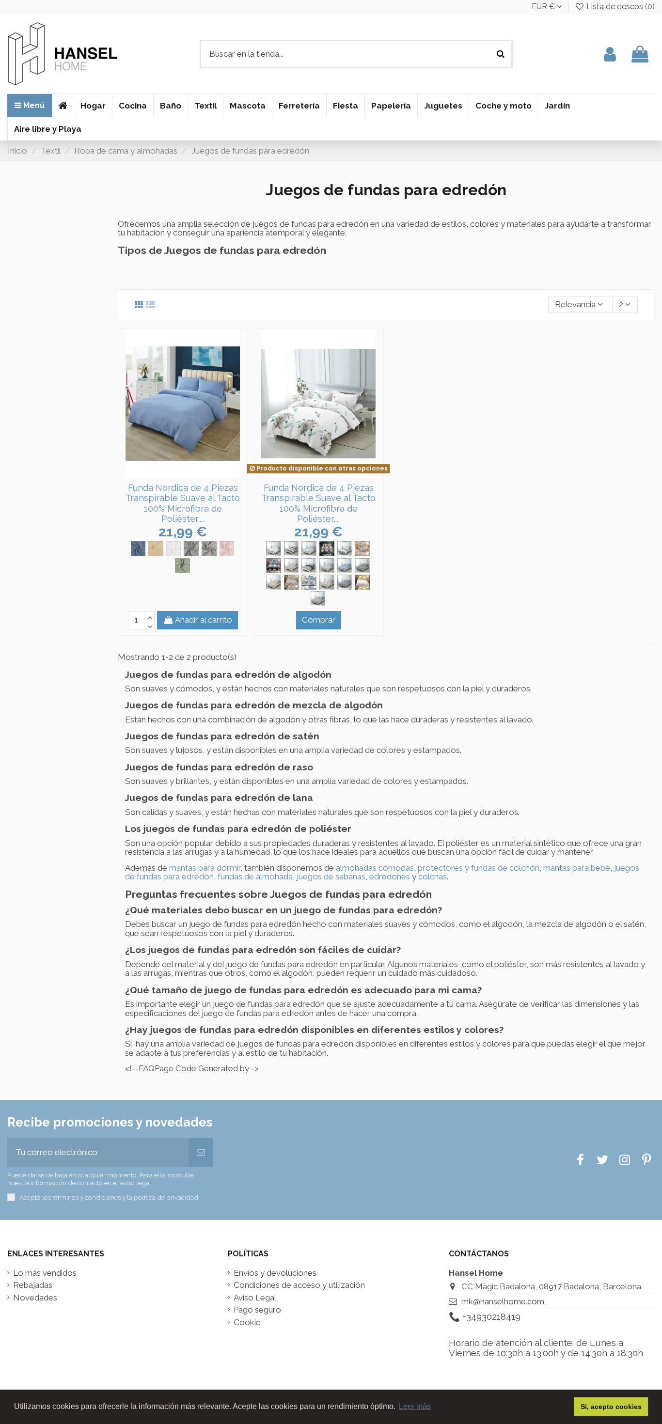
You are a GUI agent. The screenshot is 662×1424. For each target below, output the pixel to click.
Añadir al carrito (203, 620)
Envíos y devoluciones (275, 1273)
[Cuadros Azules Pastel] (344, 548)
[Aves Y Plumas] (273, 548)
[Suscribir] (201, 1152)
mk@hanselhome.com (502, 1301)
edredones (389, 876)
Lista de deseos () (619, 6)
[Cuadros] (326, 548)
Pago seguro (257, 1309)
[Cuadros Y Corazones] (273, 565)
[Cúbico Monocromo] (308, 565)
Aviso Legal (255, 1297)
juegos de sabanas (331, 876)
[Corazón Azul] (308, 548)
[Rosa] (227, 548)
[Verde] (182, 565)
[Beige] (155, 548)
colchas (432, 876)
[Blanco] (173, 548)
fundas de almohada (255, 876)
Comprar (318, 620)
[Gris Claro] (209, 548)
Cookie (247, 1322)
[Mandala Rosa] (326, 582)
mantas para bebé (576, 868)
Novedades (35, 1297)
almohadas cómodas (375, 868)
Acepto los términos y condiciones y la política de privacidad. (109, 1197)
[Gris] (191, 548)
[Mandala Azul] (308, 582)
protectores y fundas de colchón (478, 868)
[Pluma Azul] (344, 582)
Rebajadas (32, 1285)
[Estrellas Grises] (326, 565)
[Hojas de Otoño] (273, 582)
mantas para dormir (204, 868)
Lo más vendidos (45, 1273)
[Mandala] (291, 582)
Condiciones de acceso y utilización (299, 1285)
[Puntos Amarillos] (362, 582)
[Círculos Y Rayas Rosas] (291, 565)
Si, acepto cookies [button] (611, 1406)
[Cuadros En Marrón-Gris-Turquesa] (362, 548)
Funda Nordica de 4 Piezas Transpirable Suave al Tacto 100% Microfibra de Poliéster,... (183, 503)
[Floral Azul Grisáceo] (344, 565)
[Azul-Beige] (291, 548)
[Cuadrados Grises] (318, 598)
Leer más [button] (415, 1406)
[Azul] (138, 548)
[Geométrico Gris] (362, 565)
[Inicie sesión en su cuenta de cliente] (610, 54)
